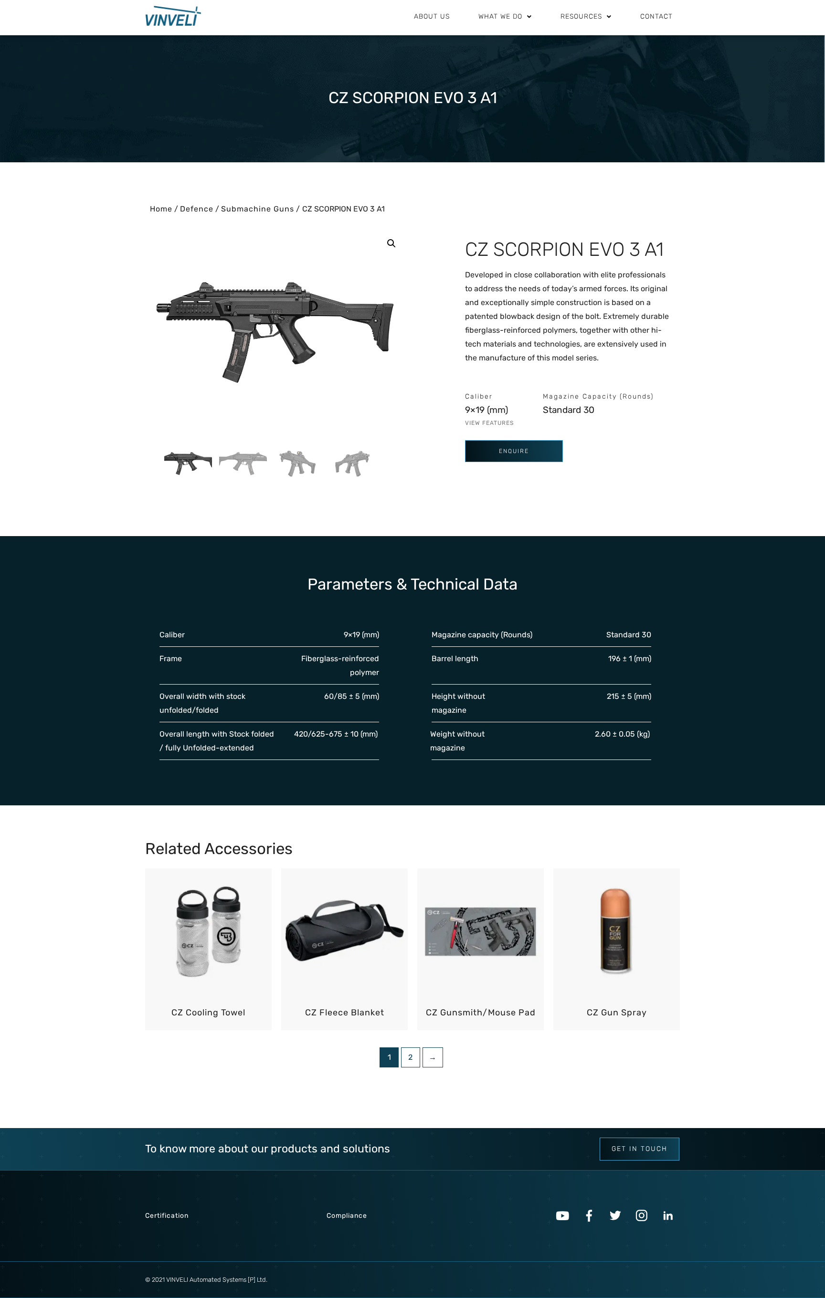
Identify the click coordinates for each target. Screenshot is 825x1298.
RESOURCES (581, 16)
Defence (196, 208)
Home (161, 208)
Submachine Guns (257, 208)
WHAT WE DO (500, 16)
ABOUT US (432, 16)
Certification (167, 1216)
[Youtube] (563, 1216)
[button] (391, 243)
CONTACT (656, 16)
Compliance (347, 1216)
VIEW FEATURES (489, 423)
